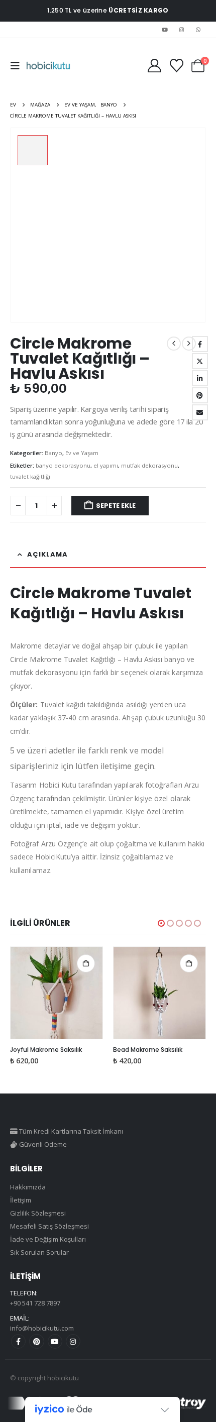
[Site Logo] (48, 65)
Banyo (53, 453)
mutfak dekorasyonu (149, 465)
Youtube (55, 1341)
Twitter (200, 361)
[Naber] (198, 30)
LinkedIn (200, 378)
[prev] (174, 344)
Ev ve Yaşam (81, 453)
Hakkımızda (28, 1186)
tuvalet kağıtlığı (30, 476)
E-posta (200, 412)
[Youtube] (165, 30)
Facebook (200, 344)
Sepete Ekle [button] (86, 963)
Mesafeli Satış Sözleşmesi (49, 1226)
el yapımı (105, 465)
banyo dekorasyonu (63, 465)
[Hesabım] (154, 65)
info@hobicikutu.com (42, 1328)
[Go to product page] (56, 993)
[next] (189, 344)
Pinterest (36, 1341)
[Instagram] (182, 30)
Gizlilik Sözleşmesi (38, 1213)
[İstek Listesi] (176, 65)
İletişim (20, 1200)
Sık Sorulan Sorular (39, 1252)
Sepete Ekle (116, 505)
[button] (18, 65)
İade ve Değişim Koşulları (48, 1239)
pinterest (200, 395)
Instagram (73, 1341)
